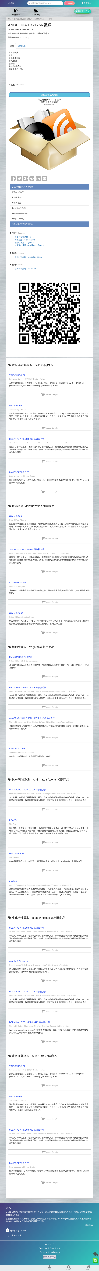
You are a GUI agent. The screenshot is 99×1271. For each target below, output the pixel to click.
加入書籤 (17, 197)
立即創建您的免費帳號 (23, 187)
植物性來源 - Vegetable (25, 243)
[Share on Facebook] (13, 180)
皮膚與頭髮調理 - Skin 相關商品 (32, 365)
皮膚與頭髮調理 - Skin (24, 237)
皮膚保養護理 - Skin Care (25, 269)
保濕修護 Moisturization (25, 240)
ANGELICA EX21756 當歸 (42, 19)
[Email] (44, 180)
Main (10, 19)
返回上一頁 (19, 219)
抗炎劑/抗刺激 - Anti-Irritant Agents (29, 245)
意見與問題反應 (14, 1235)
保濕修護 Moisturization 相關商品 (33, 506)
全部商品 (16, 15)
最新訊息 (89, 1225)
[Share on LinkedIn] (38, 180)
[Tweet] (19, 180)
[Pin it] (31, 180)
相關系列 (36, 15)
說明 (12, 46)
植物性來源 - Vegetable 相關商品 (33, 647)
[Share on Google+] (25, 180)
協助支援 (22, 46)
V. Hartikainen (54, 1252)
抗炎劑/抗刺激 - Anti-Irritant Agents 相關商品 (40, 779)
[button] (86, 3)
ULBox (11, 3)
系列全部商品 (20, 208)
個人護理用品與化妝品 (22, 19)
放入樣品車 (19, 192)
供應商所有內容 (21, 213)
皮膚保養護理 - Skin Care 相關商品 (34, 1056)
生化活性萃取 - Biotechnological (28, 257)
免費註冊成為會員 (49, 94)
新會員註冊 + (83, 11)
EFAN (24, 38)
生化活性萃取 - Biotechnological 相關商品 (38, 917)
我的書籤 (17, 203)
